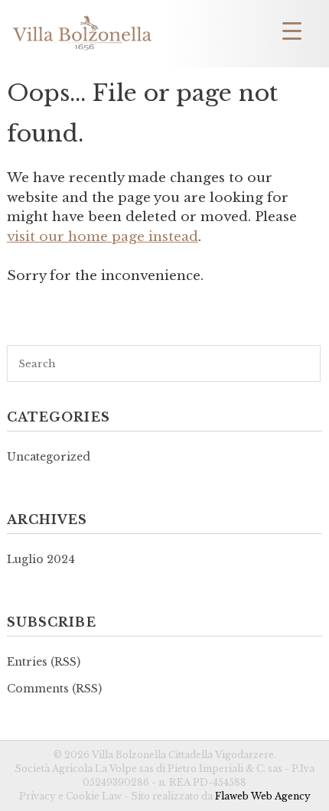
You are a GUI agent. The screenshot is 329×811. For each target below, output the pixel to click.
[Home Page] (82, 49)
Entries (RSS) (43, 662)
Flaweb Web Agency (263, 796)
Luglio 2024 (41, 559)
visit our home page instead (102, 237)
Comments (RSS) (54, 688)
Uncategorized (48, 457)
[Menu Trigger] (292, 30)
